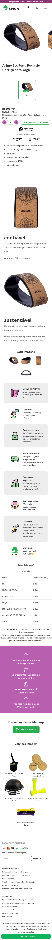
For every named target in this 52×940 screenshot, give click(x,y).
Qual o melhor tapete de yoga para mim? (17, 900)
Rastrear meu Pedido (10, 913)
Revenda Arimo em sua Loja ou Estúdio (17, 889)
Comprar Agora (26, 936)
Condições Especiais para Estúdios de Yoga (18, 882)
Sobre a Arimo (7, 896)
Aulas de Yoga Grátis (10, 885)
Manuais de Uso (8, 878)
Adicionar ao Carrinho (35, 122)
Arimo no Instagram (9, 906)
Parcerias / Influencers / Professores (16, 875)
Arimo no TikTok (8, 910)
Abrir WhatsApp (29, 729)
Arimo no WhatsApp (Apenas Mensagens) (18, 903)
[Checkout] (37, 8)
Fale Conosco (7, 916)
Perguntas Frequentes (10, 868)
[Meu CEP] (28, 8)
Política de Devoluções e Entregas (15, 872)
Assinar (37, 858)
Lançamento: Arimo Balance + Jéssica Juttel (26, 2)
